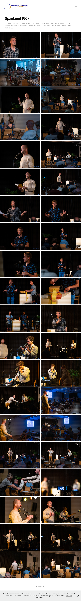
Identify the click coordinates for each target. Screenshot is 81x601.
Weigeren (39, 597)
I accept (69, 596)
